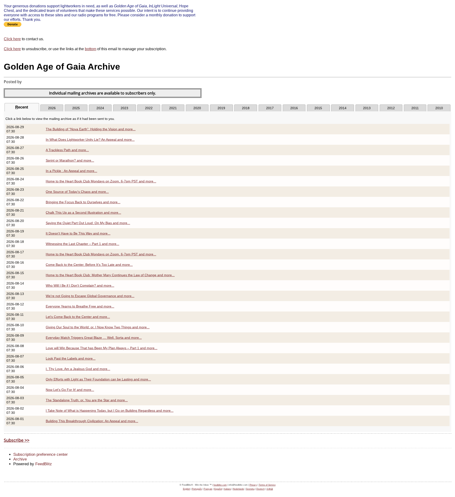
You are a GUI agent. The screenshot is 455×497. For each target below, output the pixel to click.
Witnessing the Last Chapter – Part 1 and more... (82, 244)
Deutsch (260, 489)
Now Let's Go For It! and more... (70, 390)
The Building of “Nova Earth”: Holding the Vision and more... (91, 129)
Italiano (227, 489)
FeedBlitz (43, 464)
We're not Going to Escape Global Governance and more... (90, 296)
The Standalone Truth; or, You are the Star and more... (87, 400)
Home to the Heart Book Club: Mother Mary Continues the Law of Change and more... (110, 275)
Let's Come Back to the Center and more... (78, 317)
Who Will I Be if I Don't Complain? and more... (80, 285)
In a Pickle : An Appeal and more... (71, 171)
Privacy (253, 485)
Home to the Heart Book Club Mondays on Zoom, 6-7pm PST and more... (101, 181)
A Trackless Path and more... (67, 150)
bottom (90, 49)
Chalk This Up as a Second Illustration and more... (83, 212)
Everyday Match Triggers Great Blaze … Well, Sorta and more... (94, 337)
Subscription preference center (40, 454)
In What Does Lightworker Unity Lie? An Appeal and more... (90, 139)
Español (218, 489)
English (186, 489)
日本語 (270, 489)
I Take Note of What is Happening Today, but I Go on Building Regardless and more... (109, 410)
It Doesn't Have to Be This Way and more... (78, 233)
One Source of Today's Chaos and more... (77, 192)
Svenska (250, 489)
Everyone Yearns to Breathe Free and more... (80, 306)
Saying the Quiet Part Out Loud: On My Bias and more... (88, 223)
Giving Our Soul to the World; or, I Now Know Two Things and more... (98, 327)
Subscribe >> (16, 440)
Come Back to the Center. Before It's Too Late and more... (89, 265)
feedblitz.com (220, 485)
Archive (20, 459)
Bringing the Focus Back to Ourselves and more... (83, 202)
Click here (12, 39)
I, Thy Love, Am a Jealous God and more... (78, 369)
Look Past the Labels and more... (71, 358)
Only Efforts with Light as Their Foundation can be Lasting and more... (98, 379)
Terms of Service (267, 485)
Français (208, 489)
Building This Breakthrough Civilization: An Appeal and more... (92, 421)
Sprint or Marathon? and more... (70, 160)
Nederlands (238, 489)
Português (197, 489)
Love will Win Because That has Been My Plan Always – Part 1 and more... (101, 348)
